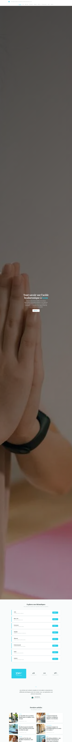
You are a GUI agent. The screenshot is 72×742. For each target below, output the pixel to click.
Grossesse (31, 4)
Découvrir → (36, 310)
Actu (23, 4)
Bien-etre (26, 4)
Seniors (52, 4)
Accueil (20, 4)
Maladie (35, 4)
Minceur (39, 4)
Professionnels (44, 4)
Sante (49, 4)
